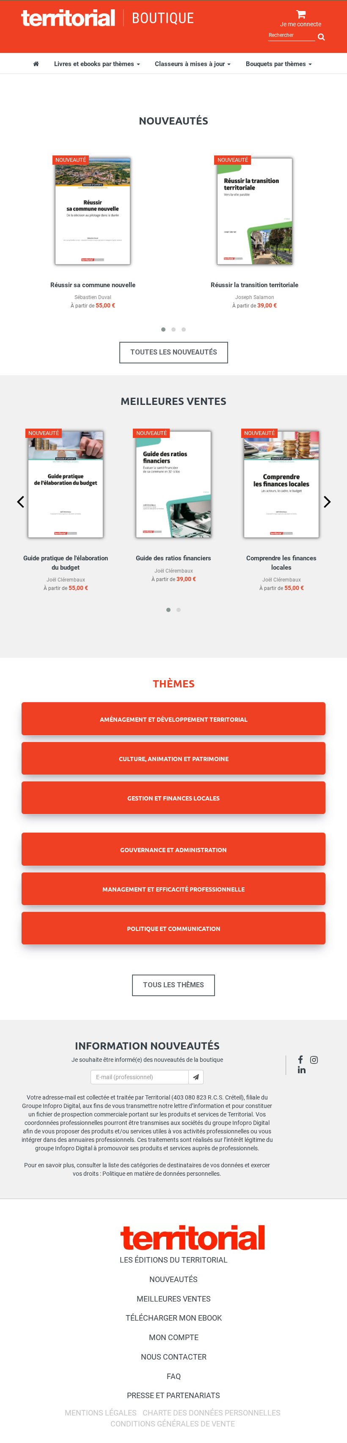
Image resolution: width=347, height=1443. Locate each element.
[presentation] (13, 516)
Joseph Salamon (254, 297)
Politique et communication (173, 928)
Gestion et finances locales (173, 798)
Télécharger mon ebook (174, 1317)
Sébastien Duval (92, 297)
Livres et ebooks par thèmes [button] (95, 64)
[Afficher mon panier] (299, 14)
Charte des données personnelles (212, 1412)
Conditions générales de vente (172, 1423)
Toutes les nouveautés (173, 352)
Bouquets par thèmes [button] (277, 64)
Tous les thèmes (173, 985)
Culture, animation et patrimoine (174, 758)
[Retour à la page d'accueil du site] (107, 17)
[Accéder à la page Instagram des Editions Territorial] (316, 1061)
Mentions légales (101, 1412)
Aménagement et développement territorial (174, 719)
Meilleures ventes (174, 1298)
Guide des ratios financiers (173, 558)
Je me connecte (300, 24)
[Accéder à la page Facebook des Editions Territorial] (303, 1061)
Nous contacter (174, 1356)
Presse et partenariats (173, 1395)
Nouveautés (173, 1279)
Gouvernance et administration (173, 849)
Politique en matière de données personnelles (161, 1173)
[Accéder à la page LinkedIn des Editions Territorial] (304, 1070)
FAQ (174, 1376)
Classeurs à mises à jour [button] (190, 64)
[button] (163, 329)
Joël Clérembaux (66, 580)
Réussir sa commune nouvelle (92, 285)
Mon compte (173, 1337)
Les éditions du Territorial (174, 1259)
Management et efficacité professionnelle (173, 889)
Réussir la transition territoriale (254, 285)
